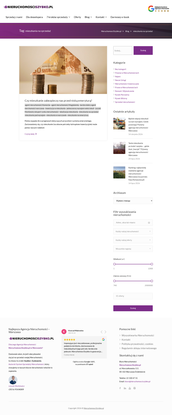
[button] (105, 332)
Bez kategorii (120, 69)
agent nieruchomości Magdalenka (65, 105)
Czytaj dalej (30, 134)
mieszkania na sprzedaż (88, 112)
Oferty (77, 17)
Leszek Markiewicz (16, 386)
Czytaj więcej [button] (69, 355)
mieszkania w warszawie (56, 115)
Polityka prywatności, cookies (137, 344)
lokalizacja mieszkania (69, 112)
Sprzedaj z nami (14, 17)
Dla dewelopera (34, 17)
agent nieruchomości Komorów (37, 105)
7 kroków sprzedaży (57, 17)
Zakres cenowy (122, 276)
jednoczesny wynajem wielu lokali (80, 108)
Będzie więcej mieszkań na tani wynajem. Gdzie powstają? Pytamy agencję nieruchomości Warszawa (138, 124)
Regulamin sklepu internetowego (139, 348)
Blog (87, 17)
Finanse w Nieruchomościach (127, 73)
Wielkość (119, 259)
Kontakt (100, 17)
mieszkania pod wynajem (35, 115)
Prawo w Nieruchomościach (126, 87)
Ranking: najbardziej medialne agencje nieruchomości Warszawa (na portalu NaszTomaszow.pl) (137, 173)
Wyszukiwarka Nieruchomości (138, 335)
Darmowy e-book (120, 17)
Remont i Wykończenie (124, 91)
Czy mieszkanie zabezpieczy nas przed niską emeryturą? (58, 100)
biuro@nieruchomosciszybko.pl (137, 381)
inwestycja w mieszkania (55, 108)
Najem (118, 76)
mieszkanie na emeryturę (77, 115)
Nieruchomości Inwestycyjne (127, 84)
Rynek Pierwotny (122, 95)
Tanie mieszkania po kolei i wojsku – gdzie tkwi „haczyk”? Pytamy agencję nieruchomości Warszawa (138, 149)
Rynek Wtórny (121, 98)
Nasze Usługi (120, 80)
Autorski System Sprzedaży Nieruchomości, (26, 364)
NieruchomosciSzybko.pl (94, 408)
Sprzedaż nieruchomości (125, 102)
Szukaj (143, 50)
